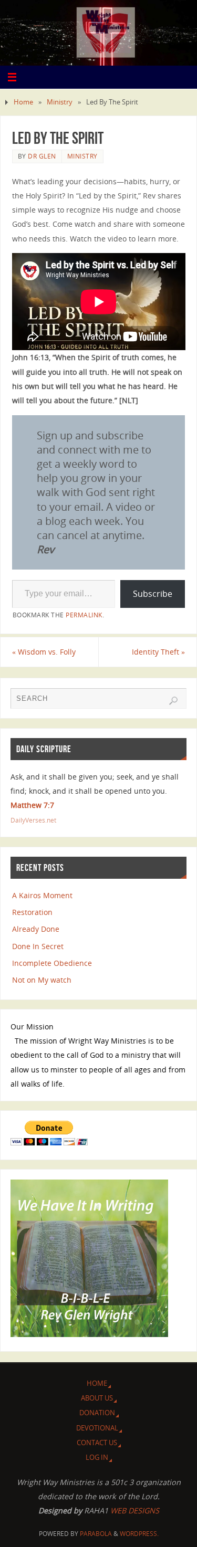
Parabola (96, 1533)
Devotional (97, 1428)
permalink (84, 615)
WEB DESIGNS (133, 1511)
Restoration (32, 912)
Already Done (35, 929)
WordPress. (139, 1533)
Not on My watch (41, 980)
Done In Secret (38, 946)
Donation (97, 1412)
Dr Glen (42, 156)
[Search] (173, 701)
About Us (97, 1398)
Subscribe (152, 593)
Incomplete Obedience (52, 963)
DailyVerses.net (33, 820)
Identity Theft (158, 652)
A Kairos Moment (42, 895)
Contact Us (97, 1442)
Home (23, 102)
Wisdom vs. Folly (44, 652)
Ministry (59, 102)
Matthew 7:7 (32, 805)
